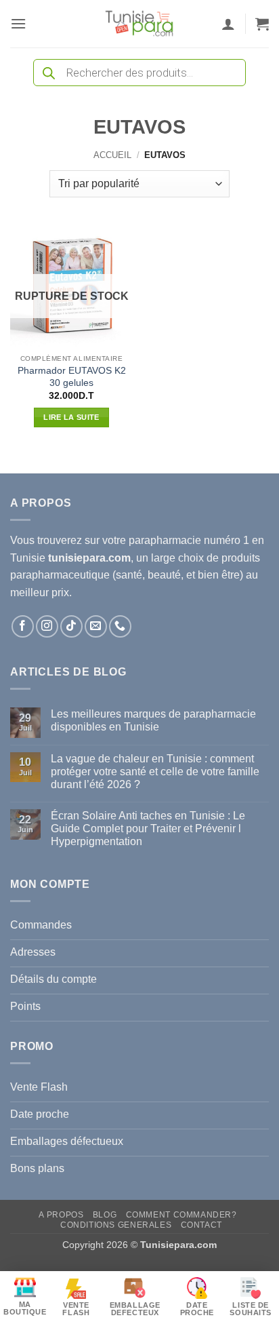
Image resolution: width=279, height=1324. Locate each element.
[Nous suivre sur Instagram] (47, 626)
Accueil (112, 155)
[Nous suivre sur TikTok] (71, 626)
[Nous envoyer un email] (96, 626)
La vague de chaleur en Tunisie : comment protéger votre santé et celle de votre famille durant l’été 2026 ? (155, 771)
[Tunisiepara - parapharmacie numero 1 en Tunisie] (139, 23)
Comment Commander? (181, 1215)
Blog (104, 1215)
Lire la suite (71, 417)
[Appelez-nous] (120, 626)
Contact (201, 1225)
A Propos (61, 1215)
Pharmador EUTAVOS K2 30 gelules (72, 377)
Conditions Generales (115, 1225)
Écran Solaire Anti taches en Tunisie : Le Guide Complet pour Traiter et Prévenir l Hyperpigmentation (148, 828)
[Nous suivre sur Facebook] (23, 626)
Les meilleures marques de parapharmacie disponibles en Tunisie (153, 720)
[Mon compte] (228, 24)
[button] (18, 23)
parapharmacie (165, 540)
